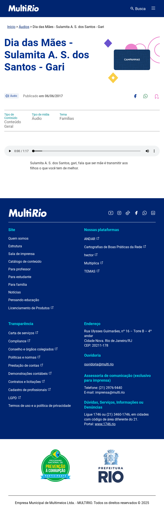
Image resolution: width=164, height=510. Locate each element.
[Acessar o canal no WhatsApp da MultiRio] (144, 213)
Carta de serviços (21, 333)
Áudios (24, 27)
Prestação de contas (24, 365)
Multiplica (92, 263)
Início (11, 27)
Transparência (20, 323)
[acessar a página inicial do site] (23, 8)
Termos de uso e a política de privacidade (39, 406)
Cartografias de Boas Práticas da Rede (113, 247)
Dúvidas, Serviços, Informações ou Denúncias (113, 404)
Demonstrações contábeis (28, 374)
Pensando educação (23, 300)
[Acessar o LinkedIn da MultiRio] (153, 213)
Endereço (92, 323)
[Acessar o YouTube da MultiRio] (110, 213)
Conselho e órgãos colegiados (31, 349)
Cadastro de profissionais (28, 390)
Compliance (17, 341)
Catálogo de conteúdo (24, 261)
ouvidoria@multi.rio (99, 364)
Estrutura (15, 246)
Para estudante (19, 277)
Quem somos (18, 238)
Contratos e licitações (25, 382)
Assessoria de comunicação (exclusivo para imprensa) (117, 377)
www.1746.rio (105, 424)
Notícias (14, 292)
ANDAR (90, 239)
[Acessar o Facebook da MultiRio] (136, 213)
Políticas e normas (22, 357)
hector (89, 255)
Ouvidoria (92, 355)
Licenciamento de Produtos (29, 308)
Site (11, 229)
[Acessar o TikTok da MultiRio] (127, 213)
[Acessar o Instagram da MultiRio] (119, 213)
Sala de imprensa (21, 254)
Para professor (19, 269)
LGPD (13, 398)
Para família (17, 285)
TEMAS (90, 271)
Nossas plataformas (101, 229)
